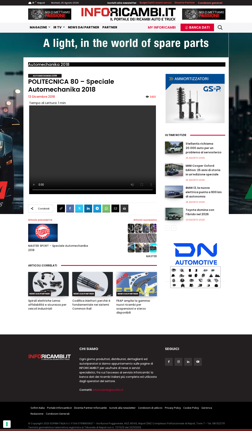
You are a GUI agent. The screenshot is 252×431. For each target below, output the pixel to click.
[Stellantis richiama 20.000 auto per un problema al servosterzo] (174, 147)
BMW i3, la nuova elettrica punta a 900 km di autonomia (204, 192)
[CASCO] (49, 14)
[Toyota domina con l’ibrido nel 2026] (174, 214)
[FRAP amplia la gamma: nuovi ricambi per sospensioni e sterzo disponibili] (136, 284)
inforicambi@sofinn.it (108, 390)
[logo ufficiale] (49, 356)
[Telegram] (97, 208)
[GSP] (195, 98)
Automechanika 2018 (48, 64)
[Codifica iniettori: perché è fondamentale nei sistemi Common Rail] (92, 284)
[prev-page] (167, 228)
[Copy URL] (61, 208)
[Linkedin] (88, 208)
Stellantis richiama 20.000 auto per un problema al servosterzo (203, 148)
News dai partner (39, 293)
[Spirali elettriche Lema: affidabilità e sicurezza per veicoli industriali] (48, 284)
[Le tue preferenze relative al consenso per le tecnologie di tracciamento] (7, 424)
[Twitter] (79, 208)
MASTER (151, 256)
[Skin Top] (126, 46)
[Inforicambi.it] (128, 14)
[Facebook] (70, 208)
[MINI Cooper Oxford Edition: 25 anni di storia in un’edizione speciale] (174, 170)
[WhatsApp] (106, 208)
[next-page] (173, 228)
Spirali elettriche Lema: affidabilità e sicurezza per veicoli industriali (47, 305)
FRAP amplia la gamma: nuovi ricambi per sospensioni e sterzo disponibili (133, 307)
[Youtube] (198, 362)
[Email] (115, 208)
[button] (220, 27)
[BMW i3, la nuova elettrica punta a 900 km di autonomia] (174, 192)
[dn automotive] (195, 264)
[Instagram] (178, 362)
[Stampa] (124, 208)
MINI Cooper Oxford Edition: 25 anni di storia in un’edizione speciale (203, 170)
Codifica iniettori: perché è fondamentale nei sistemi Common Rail (91, 305)
